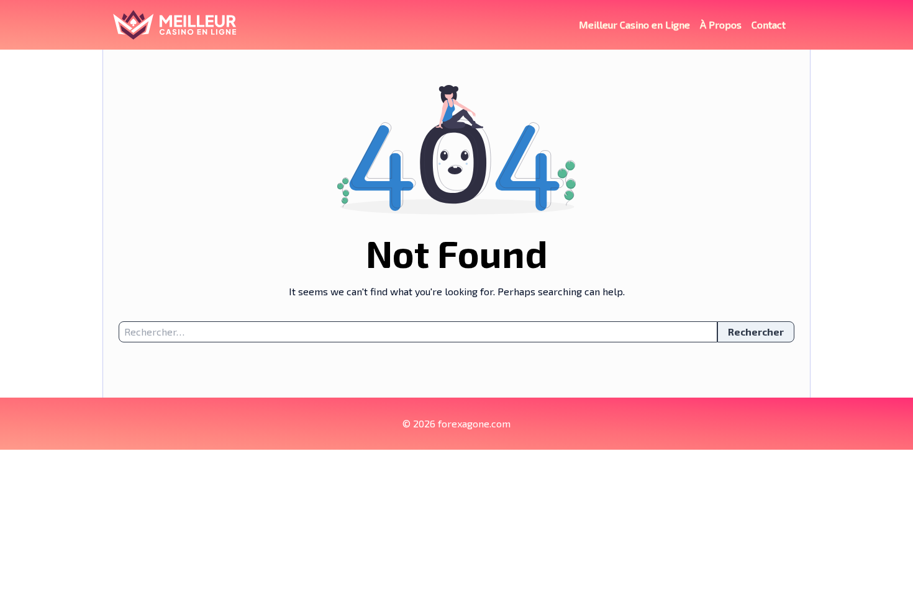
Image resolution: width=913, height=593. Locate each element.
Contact (769, 24)
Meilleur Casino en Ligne (634, 24)
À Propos (721, 24)
